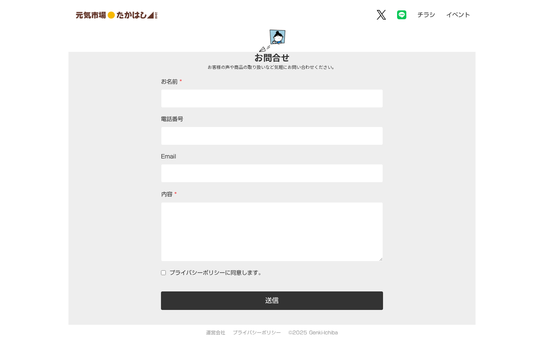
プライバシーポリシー (257, 332)
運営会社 (215, 332)
